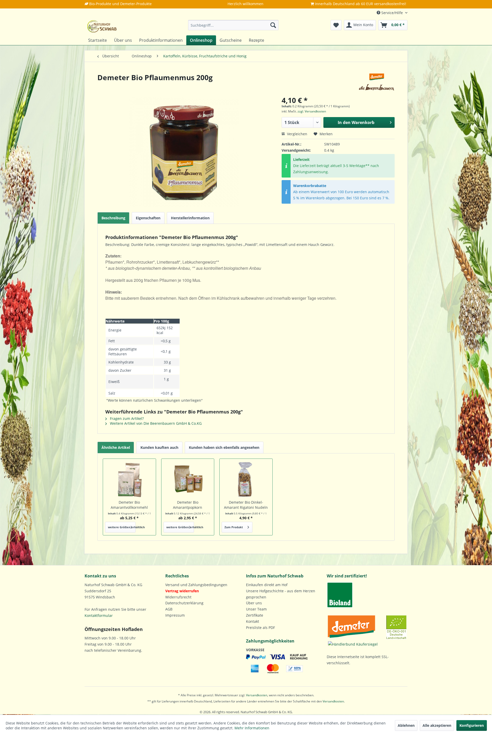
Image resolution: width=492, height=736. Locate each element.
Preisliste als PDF (260, 627)
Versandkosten (256, 695)
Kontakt (252, 621)
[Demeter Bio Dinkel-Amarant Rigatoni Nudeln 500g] (246, 479)
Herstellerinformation (190, 217)
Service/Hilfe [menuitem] (392, 12)
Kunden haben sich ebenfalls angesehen (224, 447)
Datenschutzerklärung (184, 602)
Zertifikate (254, 615)
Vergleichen (296, 133)
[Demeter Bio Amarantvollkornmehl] (129, 479)
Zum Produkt (233, 527)
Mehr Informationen (251, 727)
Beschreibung (113, 217)
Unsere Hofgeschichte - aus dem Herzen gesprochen (280, 593)
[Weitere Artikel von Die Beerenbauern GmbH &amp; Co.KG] (377, 82)
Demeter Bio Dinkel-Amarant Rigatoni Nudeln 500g (246, 505)
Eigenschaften (148, 217)
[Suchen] (273, 25)
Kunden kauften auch (159, 447)
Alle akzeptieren (437, 725)
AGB (168, 609)
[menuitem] (233, 25)
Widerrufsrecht (178, 597)
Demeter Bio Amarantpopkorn (187, 505)
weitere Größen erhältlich (122, 527)
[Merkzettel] (336, 25)
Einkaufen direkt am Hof (267, 584)
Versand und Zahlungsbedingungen (196, 584)
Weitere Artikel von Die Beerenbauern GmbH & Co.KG (155, 423)
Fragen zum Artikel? (126, 418)
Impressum (175, 615)
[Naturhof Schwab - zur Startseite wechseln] (102, 26)
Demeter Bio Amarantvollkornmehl (129, 505)
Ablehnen (406, 725)
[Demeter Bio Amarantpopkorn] (187, 479)
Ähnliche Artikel (115, 447)
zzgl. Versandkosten (312, 111)
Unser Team (256, 609)
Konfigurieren (471, 725)
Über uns (254, 602)
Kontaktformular (99, 615)
